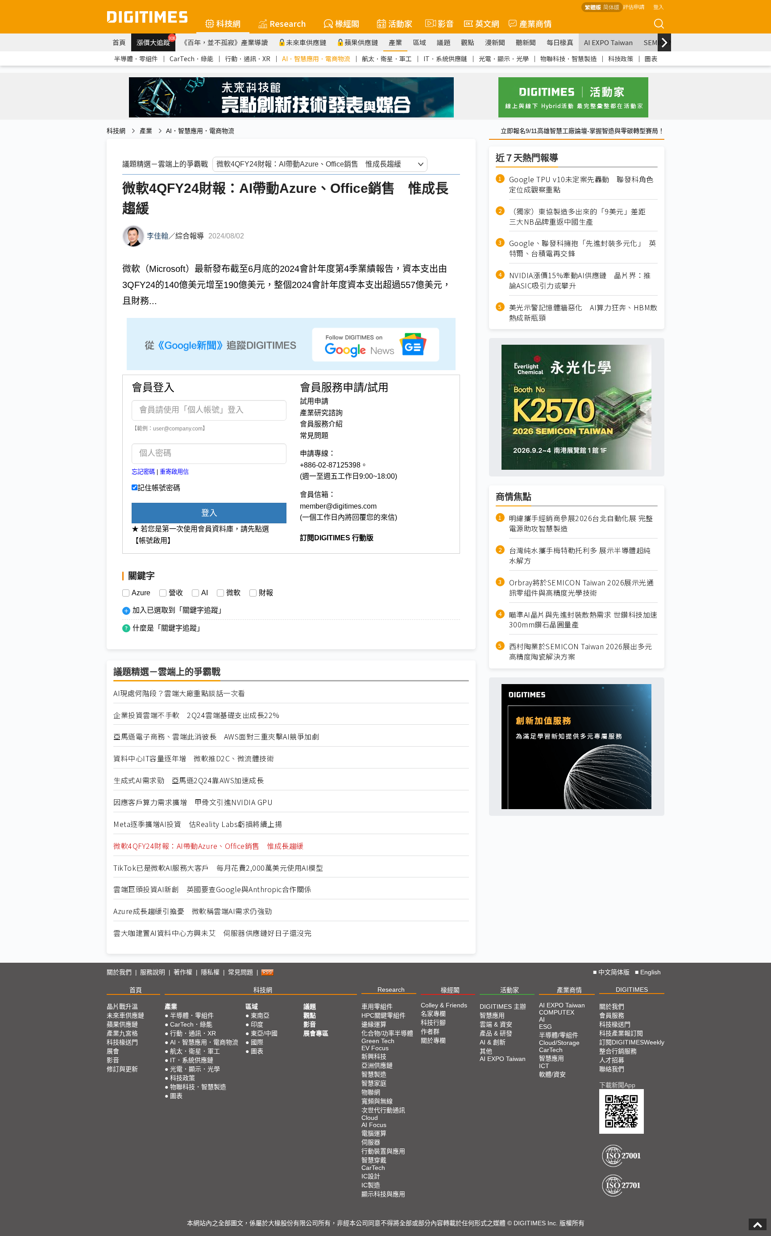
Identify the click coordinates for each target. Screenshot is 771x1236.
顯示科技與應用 (383, 1194)
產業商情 (535, 23)
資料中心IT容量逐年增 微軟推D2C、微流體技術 (193, 758)
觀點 (467, 42)
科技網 (228, 23)
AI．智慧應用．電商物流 (316, 58)
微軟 (233, 593)
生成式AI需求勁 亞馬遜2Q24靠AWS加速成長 (188, 780)
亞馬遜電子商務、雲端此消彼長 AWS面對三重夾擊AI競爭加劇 (216, 736)
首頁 (119, 42)
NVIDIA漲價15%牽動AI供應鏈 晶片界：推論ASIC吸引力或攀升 (580, 280)
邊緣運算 (373, 1024)
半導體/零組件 (558, 1035)
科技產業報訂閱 (621, 1033)
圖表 (651, 58)
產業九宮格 (122, 1033)
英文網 (487, 23)
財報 (266, 593)
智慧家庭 (373, 1083)
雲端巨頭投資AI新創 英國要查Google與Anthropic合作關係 (212, 889)
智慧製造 (373, 1074)
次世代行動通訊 (383, 1110)
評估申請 (633, 6)
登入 (658, 6)
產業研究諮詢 (321, 413)
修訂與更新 (122, 1069)
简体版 (611, 7)
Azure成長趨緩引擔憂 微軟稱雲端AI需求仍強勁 (192, 911)
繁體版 (593, 7)
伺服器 (370, 1142)
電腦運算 (373, 1133)
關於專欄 (433, 1040)
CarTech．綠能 (191, 58)
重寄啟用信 (174, 471)
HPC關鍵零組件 (383, 1015)
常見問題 (314, 435)
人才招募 (611, 1060)
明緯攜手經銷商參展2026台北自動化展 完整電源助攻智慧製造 (581, 523)
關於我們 (119, 972)
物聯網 (370, 1092)
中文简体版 (614, 972)
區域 (419, 42)
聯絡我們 (611, 1069)
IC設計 (370, 1176)
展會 (113, 1051)
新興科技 (373, 1056)
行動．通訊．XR (247, 58)
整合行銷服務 (618, 1051)
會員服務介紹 (321, 424)
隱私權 (210, 972)
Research (287, 23)
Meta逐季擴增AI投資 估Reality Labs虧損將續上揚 (197, 824)
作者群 (430, 1031)
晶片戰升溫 (122, 1006)
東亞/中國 (264, 1033)
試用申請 (314, 401)
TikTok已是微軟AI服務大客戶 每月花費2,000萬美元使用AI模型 (218, 868)
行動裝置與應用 (383, 1151)
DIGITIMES (632, 989)
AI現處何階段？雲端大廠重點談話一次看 (179, 693)
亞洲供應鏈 (377, 1065)
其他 (486, 1051)
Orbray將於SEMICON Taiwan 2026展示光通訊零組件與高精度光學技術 (581, 587)
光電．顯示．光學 (504, 58)
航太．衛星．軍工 (387, 58)
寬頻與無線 (377, 1101)
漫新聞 (495, 42)
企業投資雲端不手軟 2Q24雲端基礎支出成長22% (196, 715)
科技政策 (620, 58)
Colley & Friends (444, 1005)
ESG (545, 1026)
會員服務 (611, 1015)
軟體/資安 (552, 1074)
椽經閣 (347, 23)
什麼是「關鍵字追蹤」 (168, 628)
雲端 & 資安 (496, 1024)
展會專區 (315, 1033)
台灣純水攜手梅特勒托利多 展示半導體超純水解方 (580, 555)
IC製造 (370, 1185)
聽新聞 (526, 42)
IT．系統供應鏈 (445, 58)
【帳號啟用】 (153, 540)
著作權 (183, 972)
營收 (176, 593)
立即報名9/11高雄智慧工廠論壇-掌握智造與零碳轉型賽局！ (582, 130)
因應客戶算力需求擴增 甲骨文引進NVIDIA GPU (193, 802)
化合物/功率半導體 (387, 1033)
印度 (257, 1024)
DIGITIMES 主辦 (503, 1006)
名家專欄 (433, 1013)
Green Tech (377, 1040)
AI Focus (373, 1124)
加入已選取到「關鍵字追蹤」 (179, 610)
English (650, 972)
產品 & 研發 (496, 1033)
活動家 (400, 23)
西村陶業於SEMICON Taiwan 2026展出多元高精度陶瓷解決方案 (580, 651)
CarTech (373, 1167)
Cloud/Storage (559, 1042)
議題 (443, 42)
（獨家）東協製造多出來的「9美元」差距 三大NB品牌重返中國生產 (581, 216)
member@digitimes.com (338, 506)
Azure (141, 593)
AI (204, 593)
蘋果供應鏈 (361, 42)
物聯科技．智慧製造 (568, 58)
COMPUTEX (556, 1012)
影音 (442, 23)
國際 (257, 1042)
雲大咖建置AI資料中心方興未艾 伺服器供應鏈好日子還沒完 (212, 933)
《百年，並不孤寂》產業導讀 (224, 42)
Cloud (369, 1117)
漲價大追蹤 (156, 41)
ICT (544, 1065)
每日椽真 (560, 42)
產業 (395, 42)
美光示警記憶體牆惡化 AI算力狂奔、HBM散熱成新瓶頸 (583, 312)
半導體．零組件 (136, 58)
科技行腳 (433, 1022)
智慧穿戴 (373, 1160)
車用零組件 (377, 1006)
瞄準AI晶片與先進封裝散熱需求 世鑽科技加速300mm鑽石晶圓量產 (583, 620)
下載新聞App (617, 1085)
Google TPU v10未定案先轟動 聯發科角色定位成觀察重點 (581, 184)
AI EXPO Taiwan (608, 42)
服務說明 (152, 972)
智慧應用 (492, 1015)
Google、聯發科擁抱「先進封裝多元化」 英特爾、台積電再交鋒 (582, 248)
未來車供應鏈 (306, 42)
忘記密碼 (143, 471)
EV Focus (375, 1048)
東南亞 (260, 1015)
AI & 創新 (493, 1042)
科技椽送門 (122, 1042)
